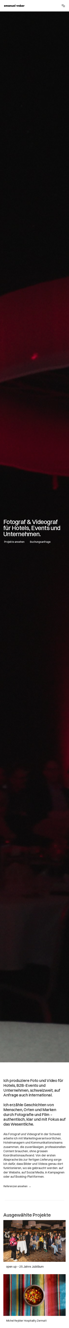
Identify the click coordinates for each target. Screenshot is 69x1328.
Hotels (9, 1085)
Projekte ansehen (14, 541)
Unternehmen (15, 1090)
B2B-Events (27, 1085)
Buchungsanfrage (40, 541)
